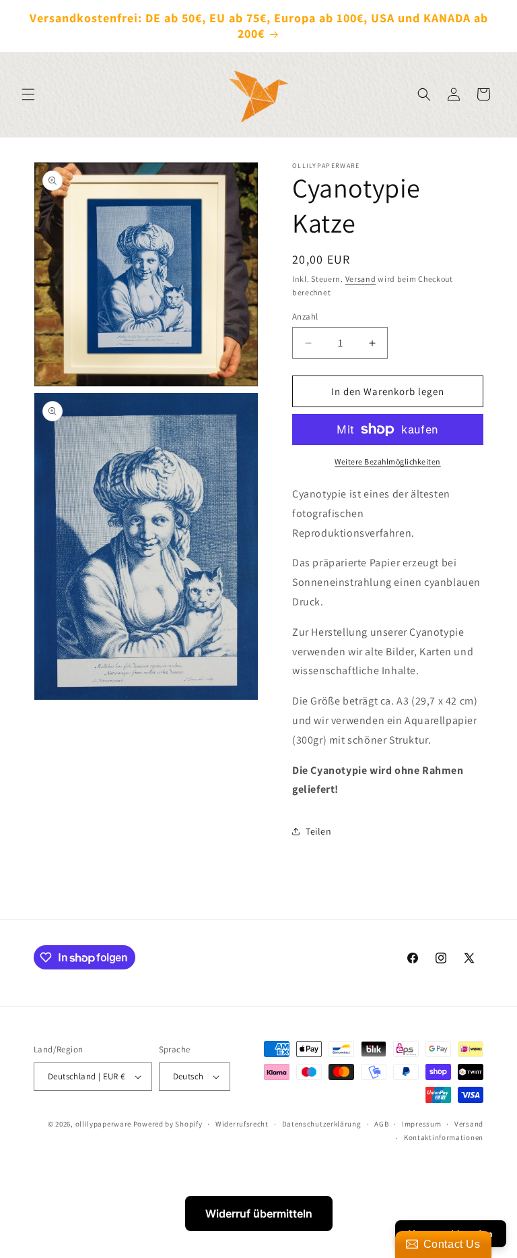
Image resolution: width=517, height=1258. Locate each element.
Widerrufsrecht (242, 1124)
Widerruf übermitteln (258, 1213)
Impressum (421, 1124)
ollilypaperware (103, 1124)
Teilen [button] (319, 831)
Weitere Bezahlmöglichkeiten (388, 461)
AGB (381, 1124)
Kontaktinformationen (443, 1137)
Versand (360, 279)
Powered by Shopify (168, 1124)
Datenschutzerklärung (321, 1124)
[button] (28, 94)
